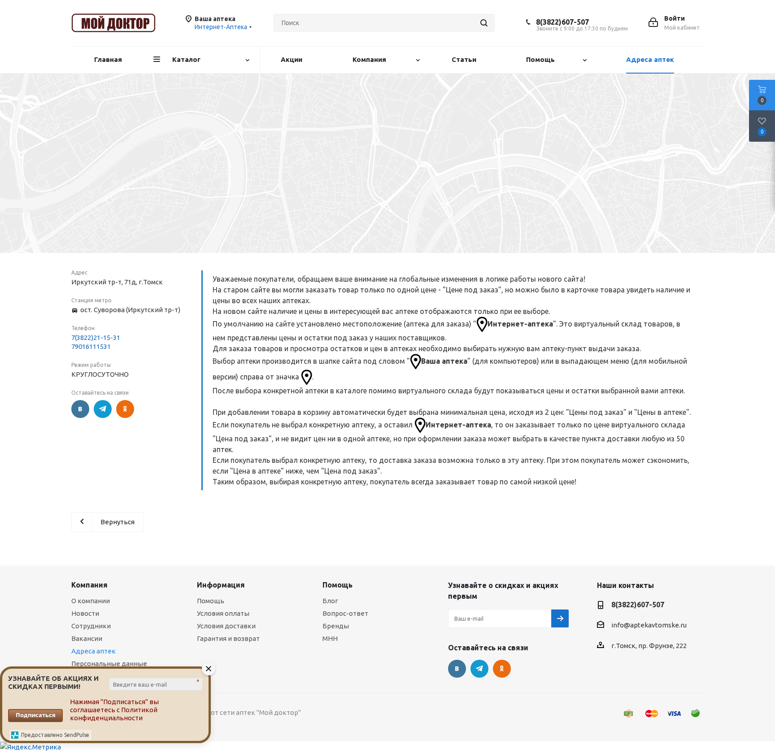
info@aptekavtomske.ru (649, 625)
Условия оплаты (223, 613)
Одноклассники (125, 409)
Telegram (103, 409)
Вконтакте (80, 409)
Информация (221, 585)
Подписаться (36, 715)
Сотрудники (91, 626)
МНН (330, 638)
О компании (90, 601)
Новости (85, 613)
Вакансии (86, 638)
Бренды (335, 626)
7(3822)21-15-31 (95, 337)
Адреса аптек (93, 651)
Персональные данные (109, 663)
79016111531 (91, 346)
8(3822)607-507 (562, 22)
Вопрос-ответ (345, 613)
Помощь (210, 601)
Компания (89, 585)
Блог (330, 601)
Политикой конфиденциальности (113, 714)
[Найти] (484, 23)
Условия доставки (226, 626)
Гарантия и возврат (228, 638)
